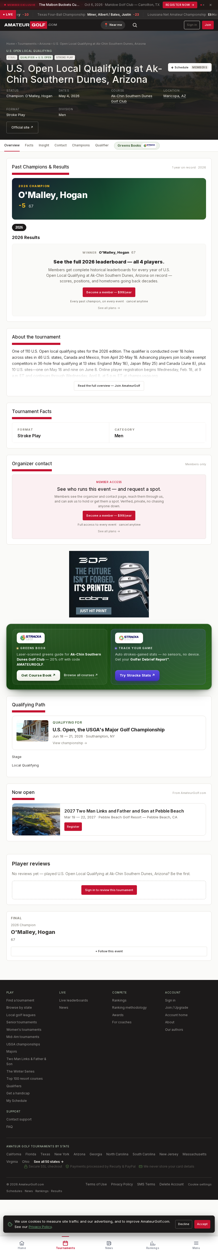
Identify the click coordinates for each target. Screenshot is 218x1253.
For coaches (122, 1022)
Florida (31, 1154)
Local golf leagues (21, 1015)
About (169, 1022)
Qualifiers (14, 1086)
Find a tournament (20, 1000)
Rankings (119, 1000)
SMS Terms (146, 1184)
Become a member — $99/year (109, 292)
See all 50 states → (49, 1162)
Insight (44, 145)
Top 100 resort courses (24, 1079)
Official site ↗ (22, 127)
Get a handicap (18, 1093)
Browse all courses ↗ (81, 675)
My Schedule (16, 1101)
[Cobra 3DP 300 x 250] (109, 584)
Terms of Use (96, 1184)
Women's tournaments (23, 1030)
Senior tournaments (21, 1022)
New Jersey (169, 1154)
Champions (81, 145)
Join (208, 25)
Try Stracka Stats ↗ (137, 675)
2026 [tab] (19, 227)
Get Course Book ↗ (38, 675)
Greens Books (129, 145)
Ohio (26, 1162)
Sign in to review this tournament (109, 890)
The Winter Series (20, 1071)
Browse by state (19, 1007)
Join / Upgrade (176, 1007)
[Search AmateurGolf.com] (134, 25)
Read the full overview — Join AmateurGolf (109, 386)
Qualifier (102, 145)
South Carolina (144, 1154)
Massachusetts (195, 1154)
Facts (29, 145)
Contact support (19, 1119)
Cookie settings (200, 1184)
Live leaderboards (73, 1000)
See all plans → (109, 308)
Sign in (192, 25)
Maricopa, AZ (175, 96)
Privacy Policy (122, 1184)
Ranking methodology (129, 1007)
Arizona (45, 44)
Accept (202, 1224)
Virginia (12, 1162)
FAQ (9, 1127)
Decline (183, 1224)
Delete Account (172, 1184)
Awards (118, 1015)
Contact (60, 145)
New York (61, 1154)
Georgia (96, 1154)
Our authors (174, 1030)
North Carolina (117, 1154)
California (13, 1154)
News (63, 1007)
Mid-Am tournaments (22, 1037)
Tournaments (27, 44)
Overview (12, 145)
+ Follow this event (109, 951)
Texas (45, 1154)
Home (10, 44)
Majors (11, 1051)
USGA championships (23, 1044)
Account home (176, 1015)
